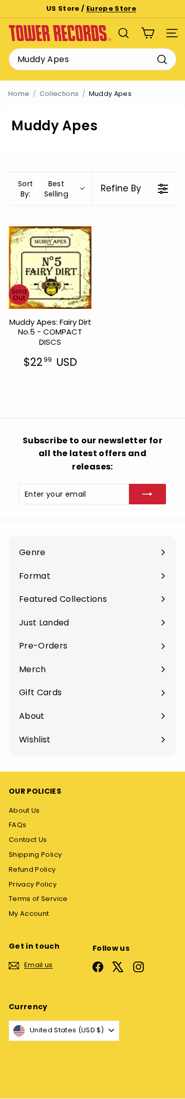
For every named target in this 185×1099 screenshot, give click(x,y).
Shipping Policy (35, 854)
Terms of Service (38, 899)
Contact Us (28, 840)
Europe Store (111, 8)
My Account (29, 913)
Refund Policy (32, 869)
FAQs (17, 825)
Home (18, 93)
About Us (24, 810)
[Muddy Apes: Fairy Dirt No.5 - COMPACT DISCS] (50, 267)
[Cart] (148, 33)
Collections (59, 93)
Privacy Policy (33, 884)
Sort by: (43, 189)
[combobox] (92, 59)
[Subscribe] (147, 494)
